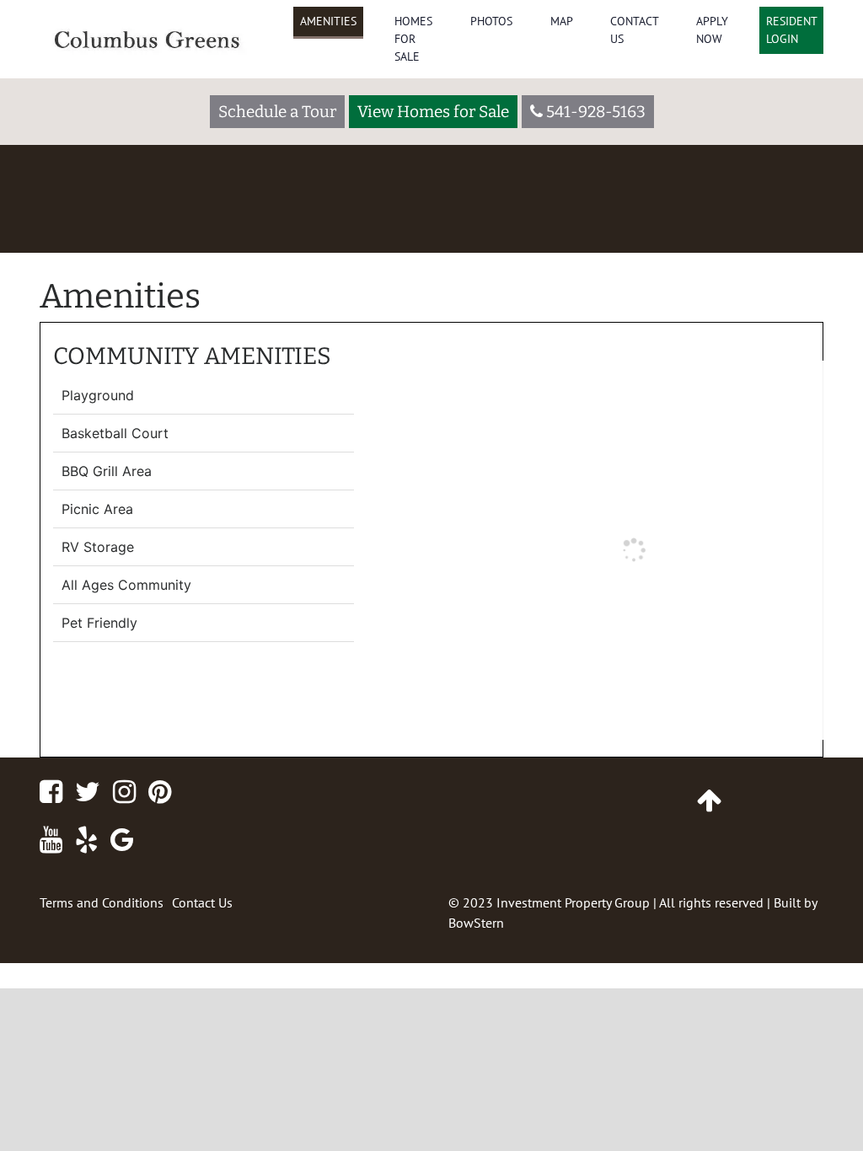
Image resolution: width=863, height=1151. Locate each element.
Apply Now (712, 29)
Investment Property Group (573, 902)
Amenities (328, 21)
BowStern (476, 922)
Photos (491, 21)
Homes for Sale (413, 38)
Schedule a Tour (277, 111)
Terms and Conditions (101, 902)
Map (561, 21)
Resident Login (791, 29)
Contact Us (634, 29)
